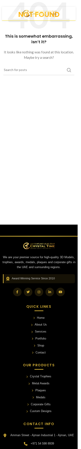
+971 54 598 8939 (42, 443)
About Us (41, 324)
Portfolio (40, 338)
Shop (40, 345)
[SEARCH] (69, 70)
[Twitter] (28, 292)
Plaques (40, 390)
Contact (41, 352)
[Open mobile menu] (13, 13)
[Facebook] (17, 292)
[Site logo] (39, 13)
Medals (40, 397)
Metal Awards (41, 383)
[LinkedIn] (49, 292)
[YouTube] (60, 292)
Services (40, 331)
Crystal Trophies (40, 376)
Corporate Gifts (41, 404)
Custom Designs (41, 411)
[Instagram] (39, 292)
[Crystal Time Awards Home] (39, 246)
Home (41, 317)
